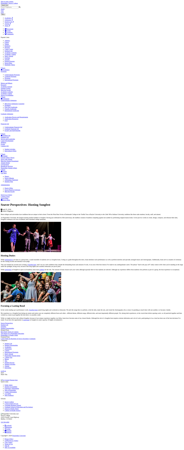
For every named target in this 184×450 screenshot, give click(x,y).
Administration (5, 185)
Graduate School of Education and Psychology (19, 407)
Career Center (9, 49)
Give (2, 12)
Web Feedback (9, 395)
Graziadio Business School (13, 405)
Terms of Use (9, 444)
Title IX (7, 446)
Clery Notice (8, 442)
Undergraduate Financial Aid (13, 127)
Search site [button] (5, 5)
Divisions (7, 78)
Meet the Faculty (6, 90)
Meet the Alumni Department (9, 161)
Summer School (5, 88)
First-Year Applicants (11, 107)
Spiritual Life (9, 51)
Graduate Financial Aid (12, 129)
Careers (7, 350)
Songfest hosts (33, 310)
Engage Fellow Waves (7, 157)
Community (10, 34)
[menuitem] (94, 18)
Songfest (3, 326)
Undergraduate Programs (12, 75)
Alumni (7, 24)
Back (3, 68)
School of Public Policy (12, 409)
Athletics (7, 40)
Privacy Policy (9, 439)
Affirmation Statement (11, 180)
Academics (8, 18)
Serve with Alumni (6, 159)
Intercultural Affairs (10, 151)
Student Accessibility (11, 387)
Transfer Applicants (10, 109)
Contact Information (11, 392)
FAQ (6, 120)
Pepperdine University (19, 435)
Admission (8, 20)
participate (26, 320)
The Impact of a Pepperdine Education (12, 333)
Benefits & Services (7, 166)
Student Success (9, 362)
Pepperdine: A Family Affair (9, 335)
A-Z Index (8, 393)
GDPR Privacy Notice (11, 440)
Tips (6, 361)
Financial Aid (5, 124)
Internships (8, 368)
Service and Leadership (8, 139)
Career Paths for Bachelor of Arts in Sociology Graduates (18, 339)
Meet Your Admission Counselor (14, 104)
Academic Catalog (10, 54)
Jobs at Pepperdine (10, 390)
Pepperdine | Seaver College (9, 3)
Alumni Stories (5, 163)
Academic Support (6, 86)
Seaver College (9, 402)
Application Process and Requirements (16, 117)
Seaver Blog (8, 63)
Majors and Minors (6, 83)
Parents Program (10, 61)
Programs (4, 71)
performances (9, 259)
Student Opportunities (7, 328)
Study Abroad (9, 56)
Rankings (7, 46)
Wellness (3, 142)
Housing (7, 47)
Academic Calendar (11, 53)
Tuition (7, 44)
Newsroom (10, 29)
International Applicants (12, 110)
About (7, 25)
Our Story (4, 173)
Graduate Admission (7, 114)
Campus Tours (5, 196)
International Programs (11, 80)
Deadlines (8, 105)
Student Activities (10, 149)
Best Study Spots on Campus (9, 332)
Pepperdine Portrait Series (12, 355)
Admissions (8, 349)
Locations (9, 32)
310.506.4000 (5, 422)
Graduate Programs (10, 76)
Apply (3, 9)
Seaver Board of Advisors (12, 190)
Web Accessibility (10, 447)
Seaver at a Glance (6, 195)
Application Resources (11, 119)
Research (3, 85)
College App (8, 357)
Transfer (7, 59)
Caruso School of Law (11, 403)
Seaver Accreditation (7, 95)
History (7, 176)
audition (41, 269)
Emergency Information (12, 388)
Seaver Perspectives (7, 323)
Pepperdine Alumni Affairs (9, 168)
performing (8, 269)
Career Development (7, 141)
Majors (7, 359)
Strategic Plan (9, 181)
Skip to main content (7, 1)
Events (9, 30)
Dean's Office (9, 188)
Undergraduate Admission (9, 100)
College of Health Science (12, 410)
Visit (2, 11)
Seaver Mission (9, 178)
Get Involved (5, 164)
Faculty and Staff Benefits (12, 130)
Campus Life (5, 146)
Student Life (8, 22)
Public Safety (9, 385)
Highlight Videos (10, 65)
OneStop (7, 58)
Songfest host (32, 264)
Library (7, 42)
